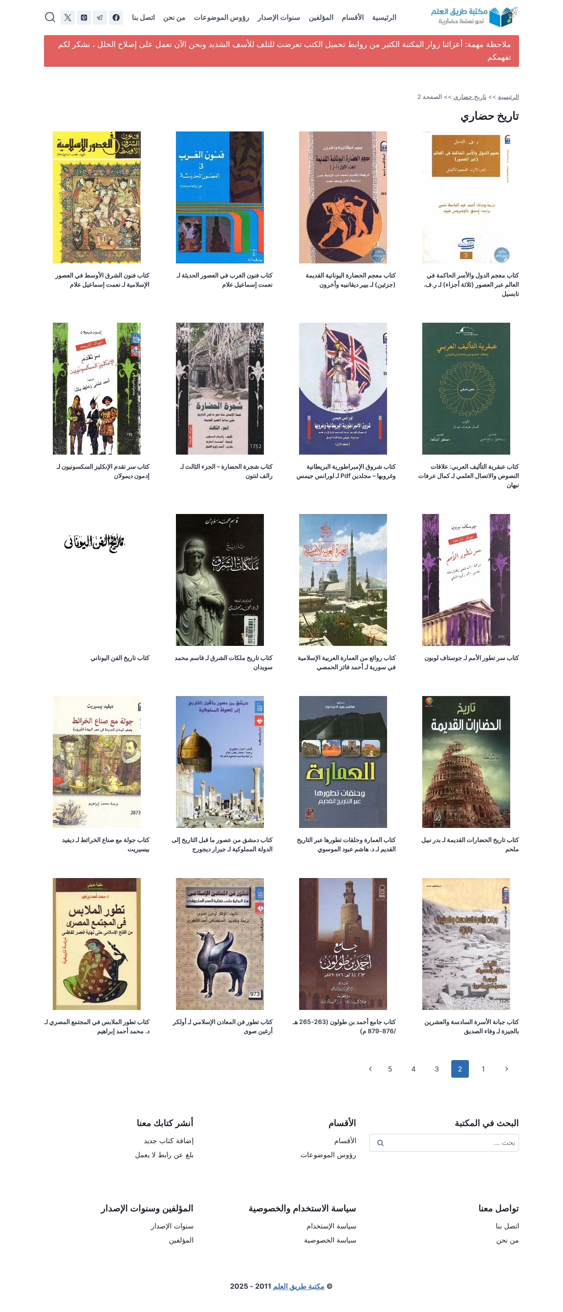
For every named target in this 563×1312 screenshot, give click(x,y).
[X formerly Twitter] (68, 18)
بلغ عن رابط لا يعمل (164, 1154)
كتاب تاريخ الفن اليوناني (120, 657)
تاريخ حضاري (469, 96)
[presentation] (466, 197)
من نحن (174, 17)
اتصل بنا (143, 17)
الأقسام (353, 17)
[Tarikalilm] (116, 18)
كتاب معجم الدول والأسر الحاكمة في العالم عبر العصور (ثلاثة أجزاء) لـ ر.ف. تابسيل (471, 284)
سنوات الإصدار (279, 17)
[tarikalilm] (100, 18)
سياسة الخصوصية (330, 1239)
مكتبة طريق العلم (299, 1286)
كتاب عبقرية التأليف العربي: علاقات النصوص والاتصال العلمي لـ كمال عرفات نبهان (468, 475)
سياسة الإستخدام (331, 1225)
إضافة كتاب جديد (169, 1140)
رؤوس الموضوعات (221, 17)
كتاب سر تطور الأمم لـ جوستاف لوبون (471, 657)
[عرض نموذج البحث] (50, 17)
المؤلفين (321, 17)
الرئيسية (384, 17)
